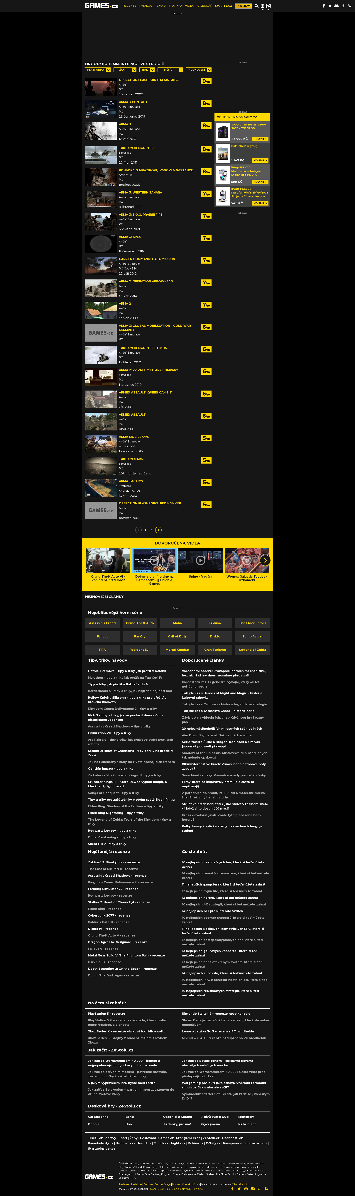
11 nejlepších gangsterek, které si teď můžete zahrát (223, 884)
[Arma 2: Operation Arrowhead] (101, 288)
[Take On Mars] (101, 466)
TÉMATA (160, 5)
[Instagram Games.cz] (246, 1189)
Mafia (177, 623)
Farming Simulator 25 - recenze (113, 889)
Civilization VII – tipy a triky (109, 733)
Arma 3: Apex (130, 237)
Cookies (148, 1184)
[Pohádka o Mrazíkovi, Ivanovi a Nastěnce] (101, 177)
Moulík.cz (161, 1143)
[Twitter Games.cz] (330, 6)
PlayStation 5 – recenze (106, 1013)
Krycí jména (210, 1124)
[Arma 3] (101, 131)
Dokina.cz (195, 1143)
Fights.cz (178, 1143)
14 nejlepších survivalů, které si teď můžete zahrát (222, 973)
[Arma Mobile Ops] (101, 444)
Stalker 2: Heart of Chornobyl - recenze (119, 902)
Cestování (148, 1138)
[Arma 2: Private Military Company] (101, 377)
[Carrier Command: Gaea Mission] (101, 266)
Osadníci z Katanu (177, 1117)
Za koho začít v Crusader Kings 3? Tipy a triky (124, 775)
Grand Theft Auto (140, 623)
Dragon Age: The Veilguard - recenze (118, 942)
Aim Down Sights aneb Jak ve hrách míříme (217, 735)
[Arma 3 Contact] (101, 109)
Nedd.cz (144, 1143)
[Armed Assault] (101, 421)
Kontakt (187, 1184)
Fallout (102, 636)
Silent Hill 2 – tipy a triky (107, 844)
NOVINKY (175, 5)
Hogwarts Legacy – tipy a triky (112, 830)
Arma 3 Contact (133, 102)
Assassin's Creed (102, 623)
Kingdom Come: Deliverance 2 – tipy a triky (122, 708)
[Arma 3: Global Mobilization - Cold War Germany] (101, 333)
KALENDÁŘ (204, 5)
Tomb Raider (252, 636)
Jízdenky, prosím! (177, 1124)
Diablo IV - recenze (103, 929)
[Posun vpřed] (265, 560)
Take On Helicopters (137, 148)
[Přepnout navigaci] (263, 5)
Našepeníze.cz (234, 1143)
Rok (145, 69)
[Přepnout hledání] (257, 5)
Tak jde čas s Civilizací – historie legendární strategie (224, 704)
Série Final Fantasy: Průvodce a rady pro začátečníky (224, 775)
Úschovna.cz (126, 1143)
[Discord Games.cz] (336, 6)
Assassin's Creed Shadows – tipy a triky (119, 726)
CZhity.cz (213, 1143)
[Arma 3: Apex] (101, 244)
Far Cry (140, 636)
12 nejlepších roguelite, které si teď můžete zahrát (222, 891)
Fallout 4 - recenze (103, 949)
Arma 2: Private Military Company (148, 370)
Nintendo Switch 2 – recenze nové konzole (216, 1013)
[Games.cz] (101, 5)
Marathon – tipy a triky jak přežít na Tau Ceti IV (125, 677)
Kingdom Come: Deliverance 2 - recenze (120, 882)
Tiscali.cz (95, 1138)
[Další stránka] (158, 530)
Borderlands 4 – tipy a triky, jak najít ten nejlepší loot (130, 691)
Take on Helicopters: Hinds (143, 348)
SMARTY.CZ (223, 5)
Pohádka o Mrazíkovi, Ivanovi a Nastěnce (156, 170)
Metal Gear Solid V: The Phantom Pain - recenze (126, 955)
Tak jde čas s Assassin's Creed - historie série (218, 711)
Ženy (134, 1138)
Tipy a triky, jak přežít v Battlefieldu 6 (118, 684)
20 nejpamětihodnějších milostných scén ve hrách (222, 728)
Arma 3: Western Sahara (140, 192)
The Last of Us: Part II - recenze (113, 869)
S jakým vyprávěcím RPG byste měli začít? (121, 1083)
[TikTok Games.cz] (343, 6)
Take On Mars (131, 459)
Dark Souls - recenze (104, 962)
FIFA (102, 650)
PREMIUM (243, 5)
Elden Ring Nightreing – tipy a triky (116, 813)
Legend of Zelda (252, 650)
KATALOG (145, 5)
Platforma (95, 69)
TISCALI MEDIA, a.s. (159, 1188)
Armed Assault (132, 414)
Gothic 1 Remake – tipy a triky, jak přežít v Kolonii (127, 671)
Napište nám (241, 1184)
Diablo (215, 636)
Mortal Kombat (177, 650)
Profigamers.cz (188, 1138)
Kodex (176, 1184)
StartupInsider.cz (101, 1148)
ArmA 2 (125, 303)
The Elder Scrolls (252, 623)
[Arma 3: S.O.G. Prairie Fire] (101, 221)
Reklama (124, 1184)
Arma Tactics (131, 481)
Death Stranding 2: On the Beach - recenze (122, 969)
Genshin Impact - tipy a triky (110, 768)
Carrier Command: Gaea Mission (147, 259)
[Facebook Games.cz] (323, 6)
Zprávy (110, 1138)
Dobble (93, 1124)
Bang (130, 1117)
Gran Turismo (215, 650)
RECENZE (129, 5)
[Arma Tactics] (101, 488)
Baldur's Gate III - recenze (108, 922)
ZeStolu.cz (211, 1138)
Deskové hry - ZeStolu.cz (114, 1106)
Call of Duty (177, 636)
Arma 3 (125, 124)
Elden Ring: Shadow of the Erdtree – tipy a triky (126, 806)
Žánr (122, 69)
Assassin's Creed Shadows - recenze (117, 875)
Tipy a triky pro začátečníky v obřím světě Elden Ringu (131, 799)
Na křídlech (247, 1124)
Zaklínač (215, 623)
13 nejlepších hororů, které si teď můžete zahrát (220, 898)
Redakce (136, 1184)
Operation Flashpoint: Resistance (149, 80)
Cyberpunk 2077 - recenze (109, 915)
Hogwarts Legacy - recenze (110, 895)
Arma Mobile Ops (134, 437)
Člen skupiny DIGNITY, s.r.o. (187, 1188)
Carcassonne (98, 1117)
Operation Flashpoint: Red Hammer (150, 503)
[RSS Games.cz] (349, 6)
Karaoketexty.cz (100, 1143)
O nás (196, 1184)
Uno (129, 1124)
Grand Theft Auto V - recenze (111, 935)
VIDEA (189, 5)
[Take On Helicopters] (101, 155)
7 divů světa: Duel (215, 1117)
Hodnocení (197, 69)
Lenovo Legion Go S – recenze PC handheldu (218, 1031)
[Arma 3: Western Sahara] (101, 199)
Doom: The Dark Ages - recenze (113, 975)
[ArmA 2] (101, 310)
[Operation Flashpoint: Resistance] (101, 87)
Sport (123, 1138)
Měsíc (168, 69)
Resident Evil (140, 650)
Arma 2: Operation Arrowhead (146, 281)
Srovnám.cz (257, 1143)
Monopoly (246, 1117)
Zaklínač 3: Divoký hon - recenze (114, 862)
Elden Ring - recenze (104, 909)
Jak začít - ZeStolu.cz (110, 1050)
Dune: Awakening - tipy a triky (112, 837)
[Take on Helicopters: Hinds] (101, 355)
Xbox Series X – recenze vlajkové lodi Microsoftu (126, 1031)
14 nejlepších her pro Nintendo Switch (212, 911)
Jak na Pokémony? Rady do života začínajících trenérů (131, 762)
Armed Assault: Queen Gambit (145, 392)
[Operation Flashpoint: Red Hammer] (101, 510)
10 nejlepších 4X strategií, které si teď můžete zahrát (224, 904)
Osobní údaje (163, 1184)
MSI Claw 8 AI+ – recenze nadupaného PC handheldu (224, 1038)
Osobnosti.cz (232, 1138)
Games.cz (166, 1138)
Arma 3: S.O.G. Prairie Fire (140, 214)
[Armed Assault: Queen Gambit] (101, 399)
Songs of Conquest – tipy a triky (113, 793)
